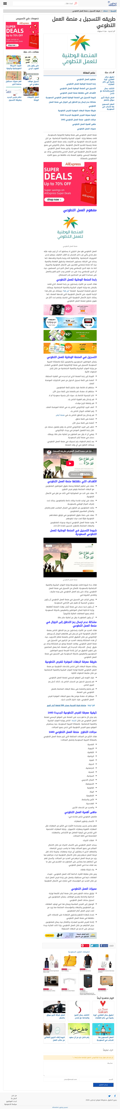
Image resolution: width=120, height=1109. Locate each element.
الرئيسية (113, 11)
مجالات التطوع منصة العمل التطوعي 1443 (78, 119)
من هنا (66, 291)
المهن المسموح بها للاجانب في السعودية (108, 107)
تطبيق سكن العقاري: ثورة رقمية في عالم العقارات (108, 80)
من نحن (14, 1095)
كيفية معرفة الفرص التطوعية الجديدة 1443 (78, 115)
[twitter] (109, 1096)
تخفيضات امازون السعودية (79, 952)
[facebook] (115, 1096)
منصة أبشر (60, 415)
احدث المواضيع (11, 1101)
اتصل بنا (14, 1098)
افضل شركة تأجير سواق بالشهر (107, 99)
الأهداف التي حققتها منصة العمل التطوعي (78, 93)
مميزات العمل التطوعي (86, 129)
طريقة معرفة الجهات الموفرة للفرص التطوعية (77, 110)
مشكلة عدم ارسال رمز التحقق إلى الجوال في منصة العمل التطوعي (72, 104)
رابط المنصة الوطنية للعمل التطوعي (81, 84)
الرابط (74, 720)
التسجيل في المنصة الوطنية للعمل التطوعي (78, 88)
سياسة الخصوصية (10, 1104)
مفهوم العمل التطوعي (86, 79)
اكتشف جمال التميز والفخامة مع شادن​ (107, 91)
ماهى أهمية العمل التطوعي (84, 124)
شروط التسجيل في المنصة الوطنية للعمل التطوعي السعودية (71, 97)
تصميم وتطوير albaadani (60, 1107)
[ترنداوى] (112, 3)
